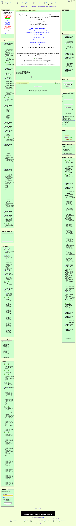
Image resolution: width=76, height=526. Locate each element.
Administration (7, 256)
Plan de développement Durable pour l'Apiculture (9, 268)
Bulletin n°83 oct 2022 (9, 443)
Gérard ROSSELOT (69, 253)
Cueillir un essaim (69, 42)
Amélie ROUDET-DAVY (70, 254)
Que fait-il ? (8, 283)
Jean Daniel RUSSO (69, 255)
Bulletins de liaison (8, 433)
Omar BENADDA (69, 202)
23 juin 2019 (8, 108)
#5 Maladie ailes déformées (8, 156)
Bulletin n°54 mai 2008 (9, 482)
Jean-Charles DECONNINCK (68, 218)
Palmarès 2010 (6, 353)
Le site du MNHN (9, 87)
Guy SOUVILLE (69, 64)
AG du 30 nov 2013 (8, 395)
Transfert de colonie (9, 49)
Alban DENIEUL (69, 219)
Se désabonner (7, 499)
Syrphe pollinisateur (70, 41)
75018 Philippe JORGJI (70, 197)
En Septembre (8, 56)
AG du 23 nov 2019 (8, 389)
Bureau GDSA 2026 (9, 278)
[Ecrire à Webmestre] (66, 125)
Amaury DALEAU (69, 214)
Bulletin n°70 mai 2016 (9, 462)
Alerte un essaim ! (9, 125)
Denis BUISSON (69, 207)
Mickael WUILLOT (69, 264)
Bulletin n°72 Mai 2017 (9, 460)
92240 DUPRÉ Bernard (70, 297)
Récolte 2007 (7, 426)
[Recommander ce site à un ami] (69, 125)
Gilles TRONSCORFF (70, 260)
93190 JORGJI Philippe (70, 281)
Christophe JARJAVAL (70, 230)
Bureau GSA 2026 (9, 284)
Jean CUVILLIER (69, 213)
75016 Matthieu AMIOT (70, 196)
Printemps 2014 (8, 317)
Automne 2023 (8, 300)
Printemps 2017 (8, 310)
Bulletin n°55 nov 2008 (9, 481)
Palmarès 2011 (6, 352)
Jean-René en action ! (10, 214)
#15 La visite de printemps (8, 185)
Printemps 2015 (8, 314)
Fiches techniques (8, 170)
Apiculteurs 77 (68, 317)
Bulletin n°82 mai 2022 (9, 444)
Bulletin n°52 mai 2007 (9, 484)
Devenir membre (68, 113)
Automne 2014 (8, 316)
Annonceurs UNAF (9, 221)
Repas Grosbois (7, 106)
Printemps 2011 (8, 324)
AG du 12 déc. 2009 (9, 400)
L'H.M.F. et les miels (69, 47)
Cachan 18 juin (8, 273)
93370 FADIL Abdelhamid (68, 290)
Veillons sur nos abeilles (68, 71)
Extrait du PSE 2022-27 (9, 294)
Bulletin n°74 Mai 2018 (9, 456)
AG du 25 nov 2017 (8, 392)
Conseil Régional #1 (9, 384)
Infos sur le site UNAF (68, 147)
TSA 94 (66, 161)
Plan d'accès (7, 100)
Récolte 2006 (7, 430)
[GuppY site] (27, 520)
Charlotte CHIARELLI (70, 210)
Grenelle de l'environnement (7, 266)
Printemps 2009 (8, 330)
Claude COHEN (69, 211)
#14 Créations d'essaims (8, 187)
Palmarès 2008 (6, 356)
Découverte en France (10, 93)
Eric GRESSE (68, 227)
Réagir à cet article (38, 86)
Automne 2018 (8, 307)
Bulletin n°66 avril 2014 (9, 468)
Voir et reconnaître (69, 72)
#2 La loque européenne (7, 149)
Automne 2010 (8, 325)
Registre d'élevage (9, 264)
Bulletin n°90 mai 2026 (9, 434)
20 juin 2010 (8, 117)
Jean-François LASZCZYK (68, 236)
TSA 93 (66, 184)
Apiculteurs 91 (68, 304)
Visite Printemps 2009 (9, 416)
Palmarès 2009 (6, 354)
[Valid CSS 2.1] (62, 520)
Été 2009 (7, 329)
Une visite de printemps (7, 46)
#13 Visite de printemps (7, 189)
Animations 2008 (8, 372)
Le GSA (8, 282)
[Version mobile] (70, 125)
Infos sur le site (67, 150)
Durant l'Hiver (8, 75)
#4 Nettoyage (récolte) (10, 206)
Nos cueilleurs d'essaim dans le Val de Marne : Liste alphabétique (69, 339)
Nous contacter (8, 253)
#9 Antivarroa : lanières (10, 161)
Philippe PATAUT (69, 247)
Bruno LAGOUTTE (69, 233)
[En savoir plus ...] (48, 520)
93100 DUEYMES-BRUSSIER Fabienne (69, 272)
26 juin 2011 (8, 116)
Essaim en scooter (8, 212)
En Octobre (7, 63)
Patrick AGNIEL (69, 198)
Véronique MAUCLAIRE (67, 171)
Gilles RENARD (69, 252)
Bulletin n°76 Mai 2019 (9, 453)
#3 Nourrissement (9, 207)
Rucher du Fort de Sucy (9, 138)
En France (66, 133)
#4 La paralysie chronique (8, 154)
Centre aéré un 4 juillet (10, 140)
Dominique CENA (69, 163)
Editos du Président (8, 298)
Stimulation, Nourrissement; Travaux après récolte (9, 53)
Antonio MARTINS (69, 241)
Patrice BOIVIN (69, 204)
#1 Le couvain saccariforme (8, 147)
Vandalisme (8, 135)
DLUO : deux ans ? (69, 48)
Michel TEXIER (69, 259)
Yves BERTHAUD (69, 162)
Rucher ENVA (7, 123)
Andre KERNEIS (69, 66)
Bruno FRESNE (69, 224)
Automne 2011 (8, 323)
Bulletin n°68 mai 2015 (9, 465)
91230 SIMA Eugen (69, 307)
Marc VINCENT (69, 172)
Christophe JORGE (69, 232)
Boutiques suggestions (9, 219)
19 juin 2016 (8, 111)
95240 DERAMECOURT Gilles (69, 327)
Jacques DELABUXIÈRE (68, 61)
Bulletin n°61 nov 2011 (9, 474)
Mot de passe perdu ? (68, 109)
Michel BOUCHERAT (70, 177)
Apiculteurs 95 (68, 325)
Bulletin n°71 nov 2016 (9, 461)
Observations (9, 58)
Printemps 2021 (8, 303)
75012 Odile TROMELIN (67, 193)
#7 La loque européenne (7, 202)
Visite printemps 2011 (9, 408)
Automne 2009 (8, 327)
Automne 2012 (8, 320)
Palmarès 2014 (6, 351)
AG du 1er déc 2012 (9, 396)
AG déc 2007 (8, 333)
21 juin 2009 (8, 118)
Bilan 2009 (7, 414)
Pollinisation (68, 38)
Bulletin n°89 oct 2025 (9, 435)
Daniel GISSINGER (69, 226)
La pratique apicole (8, 44)
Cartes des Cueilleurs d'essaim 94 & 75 (69, 336)
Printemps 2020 (8, 305)
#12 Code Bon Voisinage (8, 191)
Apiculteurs (67, 188)
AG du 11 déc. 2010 (9, 399)
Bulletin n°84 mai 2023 (9, 442)
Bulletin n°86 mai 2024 (9, 439)
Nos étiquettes (68, 46)
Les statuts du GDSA (9, 279)
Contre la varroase (9, 295)
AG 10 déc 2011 (8, 398)
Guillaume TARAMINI (70, 257)
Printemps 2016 (8, 312)
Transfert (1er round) (9, 429)
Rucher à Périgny (7, 132)
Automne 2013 (8, 318)
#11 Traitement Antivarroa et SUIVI (8, 193)
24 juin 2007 (8, 121)
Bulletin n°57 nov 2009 (9, 478)
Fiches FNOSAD (7, 145)
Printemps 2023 (8, 301)
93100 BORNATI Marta (70, 268)
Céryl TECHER (69, 258)
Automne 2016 (8, 311)
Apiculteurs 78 (68, 313)
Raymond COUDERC (70, 166)
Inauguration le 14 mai (10, 141)
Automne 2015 (8, 313)
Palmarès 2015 (6, 350)
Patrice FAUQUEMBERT (68, 168)
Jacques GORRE (69, 169)
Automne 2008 (8, 332)
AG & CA (9, 388)
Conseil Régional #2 (9, 385)
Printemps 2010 (8, 326)
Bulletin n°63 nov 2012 (9, 471)
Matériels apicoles (7, 216)
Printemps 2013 (8, 319)
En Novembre (8, 69)
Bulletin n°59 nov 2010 (9, 476)
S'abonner (6, 497)
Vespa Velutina (7, 79)
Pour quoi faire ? (9, 277)
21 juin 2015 (8, 112)
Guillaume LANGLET (70, 234)
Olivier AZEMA (68, 200)
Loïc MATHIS (68, 242)
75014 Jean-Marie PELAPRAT (69, 195)
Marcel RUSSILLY (69, 63)
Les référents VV (8, 89)
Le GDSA (8, 275)
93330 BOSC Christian (70, 288)
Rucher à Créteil (7, 127)
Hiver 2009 (8, 331)
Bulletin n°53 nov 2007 (9, 483)
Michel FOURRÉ (69, 223)
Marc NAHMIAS (69, 246)
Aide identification (9, 92)
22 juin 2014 (8, 114)
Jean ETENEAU (69, 221)
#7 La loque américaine (10, 159)
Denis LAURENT (69, 238)
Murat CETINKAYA (69, 209)
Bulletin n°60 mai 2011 (9, 475)
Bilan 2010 (7, 409)
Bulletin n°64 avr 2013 (9, 470)
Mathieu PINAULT (69, 248)
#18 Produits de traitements (8, 179)
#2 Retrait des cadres (9, 208)
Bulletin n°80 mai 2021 (9, 447)
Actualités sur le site (68, 153)
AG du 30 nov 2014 (8, 394)
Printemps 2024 (8, 299)
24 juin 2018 (8, 109)
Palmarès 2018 (6, 346)
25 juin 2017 (8, 110)
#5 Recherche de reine (10, 205)
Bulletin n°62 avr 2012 (9, 472)
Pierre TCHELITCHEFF (68, 181)
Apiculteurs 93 (68, 266)
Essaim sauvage (9, 104)
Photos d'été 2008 (8, 421)
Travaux (7, 60)
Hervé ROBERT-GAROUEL (68, 179)
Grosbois (6, 375)
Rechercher (68, 86)
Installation (7, 129)
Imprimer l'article (41, 76)
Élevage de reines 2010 (69, 54)
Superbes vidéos (68, 37)
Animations (6, 271)
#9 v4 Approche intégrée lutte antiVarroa (9, 197)
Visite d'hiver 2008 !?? (9, 425)
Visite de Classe (8, 101)
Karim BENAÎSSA (69, 201)
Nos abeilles (7, 380)
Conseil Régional (7, 383)
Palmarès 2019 (6, 345)
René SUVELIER (69, 65)
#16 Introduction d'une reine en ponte (9, 183)
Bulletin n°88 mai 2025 (9, 436)
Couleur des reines (9, 174)
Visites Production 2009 (9, 415)
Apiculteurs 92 (68, 292)
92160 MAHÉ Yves (69, 296)
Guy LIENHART (69, 240)
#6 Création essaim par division (9, 204)
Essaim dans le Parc (9, 130)
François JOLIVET (69, 231)
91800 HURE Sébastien (68, 310)
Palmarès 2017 (6, 347)
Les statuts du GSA (9, 288)
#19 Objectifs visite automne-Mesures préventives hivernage (9, 176)
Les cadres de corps (9, 366)
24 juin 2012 (8, 115)
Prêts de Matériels (8, 287)
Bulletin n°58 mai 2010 (9, 477)
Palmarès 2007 (6, 357)
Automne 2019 (8, 306)
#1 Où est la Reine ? (9, 210)
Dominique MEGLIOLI (70, 245)
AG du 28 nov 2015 (8, 393)
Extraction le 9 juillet (9, 139)
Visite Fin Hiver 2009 (9, 417)
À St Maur (70, 133)
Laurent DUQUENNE (70, 220)
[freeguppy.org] (34, 520)
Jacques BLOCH (69, 203)
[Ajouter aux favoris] (67, 125)
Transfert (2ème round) (9, 428)
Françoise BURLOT (69, 208)
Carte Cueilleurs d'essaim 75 (68, 334)
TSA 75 (66, 175)
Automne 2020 (8, 304)
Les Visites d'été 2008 (9, 422)
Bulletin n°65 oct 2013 (9, 469)
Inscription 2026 (7, 343)
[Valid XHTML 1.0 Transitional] (16, 520)
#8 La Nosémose (9, 160)
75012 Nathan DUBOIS (70, 191)
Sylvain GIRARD (69, 225)
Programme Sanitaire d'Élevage (8, 291)
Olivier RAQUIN (69, 251)
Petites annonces (9, 220)
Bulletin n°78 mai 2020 (9, 450)
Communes (67, 330)
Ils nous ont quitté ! (69, 58)
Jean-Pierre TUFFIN (70, 261)
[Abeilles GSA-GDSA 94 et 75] (7, 1)
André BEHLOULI (69, 176)
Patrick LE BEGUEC (69, 239)
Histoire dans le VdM (8, 224)
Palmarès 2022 (6, 344)
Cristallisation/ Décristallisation (68, 50)
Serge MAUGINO (69, 244)
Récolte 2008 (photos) (9, 420)
